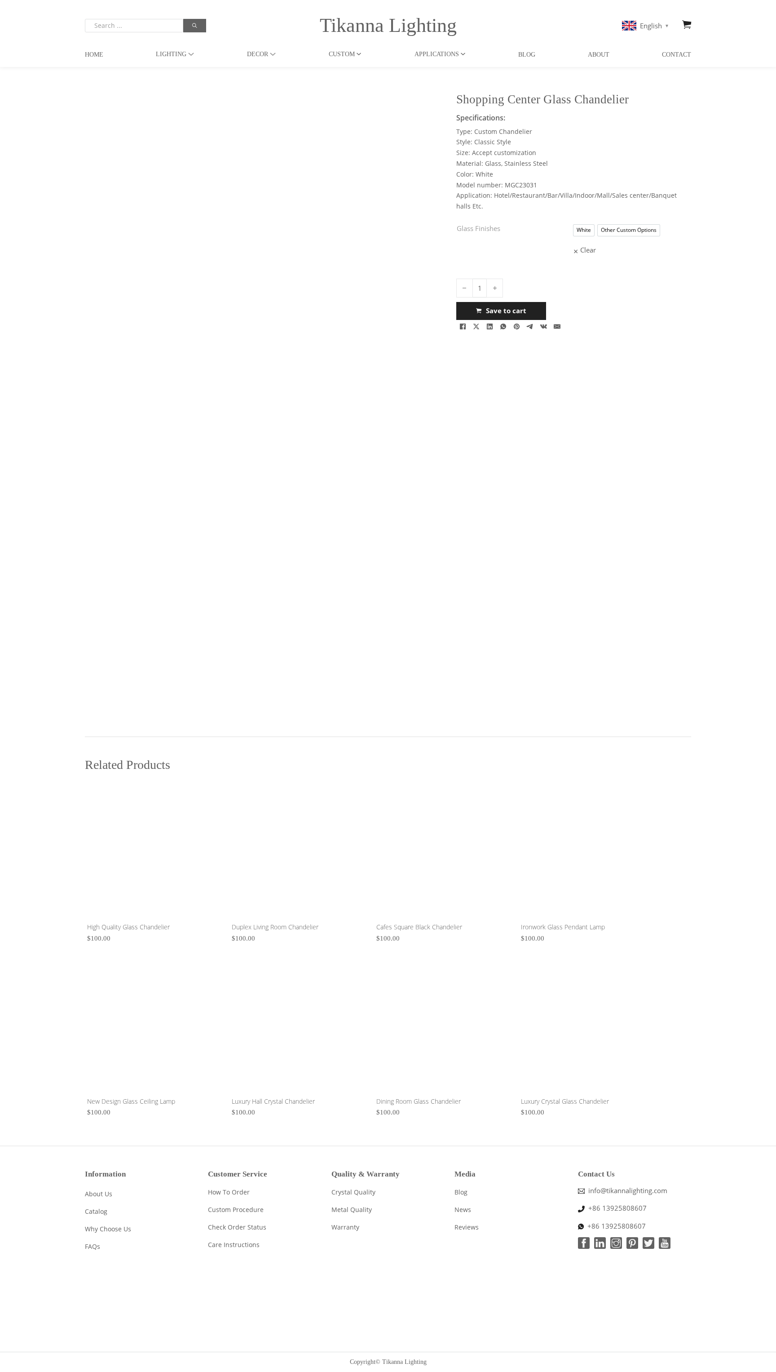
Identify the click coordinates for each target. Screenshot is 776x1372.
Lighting (171, 54)
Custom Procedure (236, 1209)
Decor (257, 54)
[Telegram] (530, 326)
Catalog (96, 1211)
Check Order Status (237, 1227)
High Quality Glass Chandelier (128, 927)
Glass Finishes (478, 228)
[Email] (557, 326)
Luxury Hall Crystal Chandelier (273, 1101)
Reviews (466, 1227)
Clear (588, 249)
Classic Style (492, 142)
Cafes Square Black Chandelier (419, 927)
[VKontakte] (544, 326)
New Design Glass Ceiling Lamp (131, 1101)
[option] (583, 230)
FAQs (92, 1246)
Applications (436, 54)
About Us (98, 1194)
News (462, 1209)
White (484, 174)
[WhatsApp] (503, 326)
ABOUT (598, 54)
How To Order (229, 1192)
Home (94, 54)
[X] (476, 326)
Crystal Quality (353, 1192)
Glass (493, 163)
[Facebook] (463, 326)
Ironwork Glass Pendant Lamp (563, 927)
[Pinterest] (517, 326)
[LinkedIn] (490, 326)
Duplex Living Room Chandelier (275, 927)
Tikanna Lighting (388, 25)
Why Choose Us (108, 1229)
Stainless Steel (526, 163)
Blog (526, 54)
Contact (676, 54)
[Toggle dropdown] (191, 54)
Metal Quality (351, 1209)
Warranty (345, 1227)
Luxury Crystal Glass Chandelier (565, 1101)
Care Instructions (234, 1244)
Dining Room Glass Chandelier (418, 1101)
